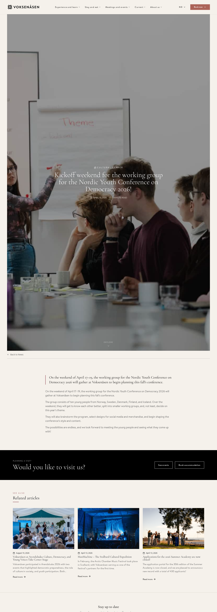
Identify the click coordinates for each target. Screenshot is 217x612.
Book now (198, 7)
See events (163, 465)
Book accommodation (189, 465)
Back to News (16, 354)
